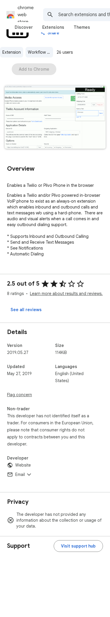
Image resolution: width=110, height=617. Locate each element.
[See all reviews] (26, 310)
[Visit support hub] (78, 546)
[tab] (24, 27)
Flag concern (19, 394)
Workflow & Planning (40, 52)
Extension (11, 52)
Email (20, 474)
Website (23, 465)
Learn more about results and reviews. (66, 293)
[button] (55, 117)
